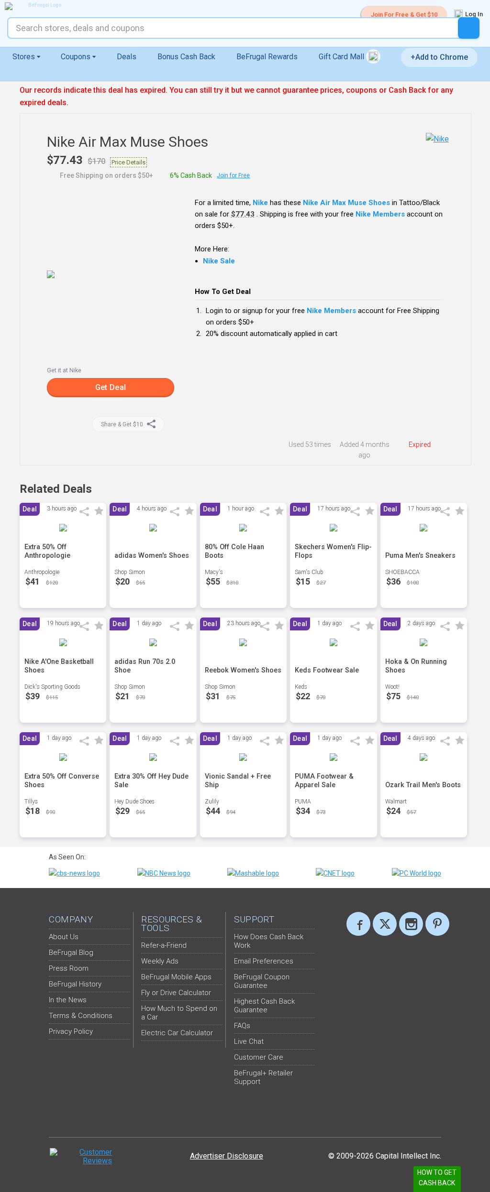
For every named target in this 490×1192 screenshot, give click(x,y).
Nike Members (380, 214)
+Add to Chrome (439, 57)
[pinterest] (437, 924)
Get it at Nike (64, 370)
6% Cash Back (191, 175)
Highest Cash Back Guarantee (264, 1005)
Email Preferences (263, 961)
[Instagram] (411, 924)
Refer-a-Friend (164, 945)
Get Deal (110, 387)
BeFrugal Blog (71, 952)
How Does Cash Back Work (268, 941)
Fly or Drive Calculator (176, 992)
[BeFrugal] (41, 6)
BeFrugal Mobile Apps (176, 977)
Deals (126, 56)
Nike (260, 202)
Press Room (69, 968)
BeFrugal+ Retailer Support (263, 1077)
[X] (385, 924)
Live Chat (249, 1041)
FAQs (242, 1025)
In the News (68, 1000)
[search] (468, 28)
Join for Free (233, 175)
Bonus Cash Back (186, 56)
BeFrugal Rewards (267, 56)
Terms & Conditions (80, 1015)
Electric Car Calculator (177, 1033)
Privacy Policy (71, 1031)
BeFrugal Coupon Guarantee (262, 981)
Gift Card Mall (342, 56)
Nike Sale (219, 261)
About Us (63, 936)
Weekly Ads (159, 961)
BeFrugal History (75, 984)
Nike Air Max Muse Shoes (346, 202)
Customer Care (258, 1057)
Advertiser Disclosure (226, 1155)
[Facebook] (358, 924)
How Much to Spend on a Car (179, 1012)
